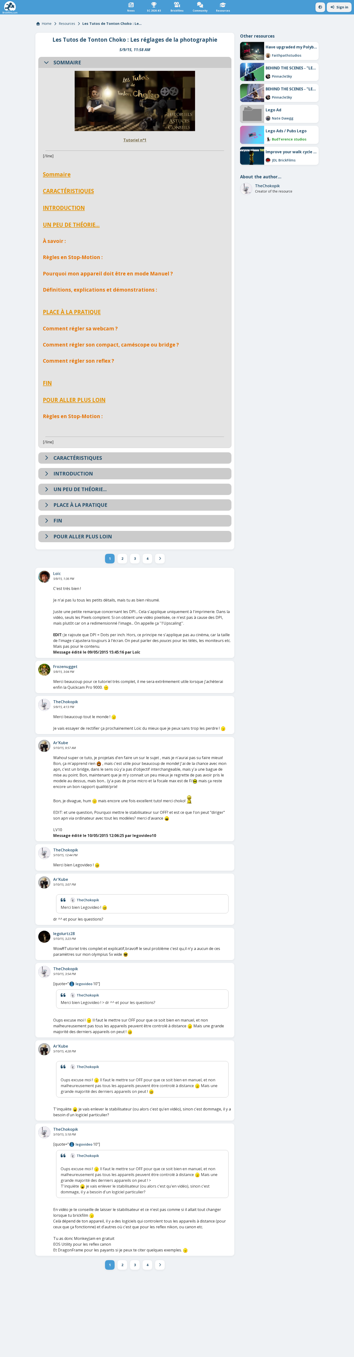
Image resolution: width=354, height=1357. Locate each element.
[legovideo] (71, 984)
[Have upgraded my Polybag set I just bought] (252, 51)
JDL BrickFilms (283, 160)
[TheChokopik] (44, 705)
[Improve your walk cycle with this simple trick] (252, 156)
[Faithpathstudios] (268, 55)
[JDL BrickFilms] (268, 160)
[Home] (10, 7)
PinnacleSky (282, 76)
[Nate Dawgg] (268, 118)
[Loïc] (44, 577)
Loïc (57, 573)
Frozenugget (65, 666)
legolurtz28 (64, 933)
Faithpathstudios (286, 55)
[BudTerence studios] (268, 139)
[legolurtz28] (44, 937)
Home (47, 23)
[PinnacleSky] (268, 76)
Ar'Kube (60, 742)
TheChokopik (65, 701)
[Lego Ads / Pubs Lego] (252, 135)
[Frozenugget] (44, 670)
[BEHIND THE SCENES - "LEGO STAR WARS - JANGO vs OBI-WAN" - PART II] (252, 72)
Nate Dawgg (282, 118)
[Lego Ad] (252, 114)
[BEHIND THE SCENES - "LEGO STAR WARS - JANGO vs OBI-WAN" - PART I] (252, 93)
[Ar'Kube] (44, 746)
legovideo (84, 984)
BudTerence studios (289, 139)
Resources (67, 23)
